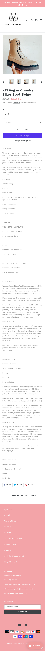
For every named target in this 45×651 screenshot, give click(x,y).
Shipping (16, 102)
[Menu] (41, 19)
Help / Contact (10, 562)
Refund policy (10, 544)
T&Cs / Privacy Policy (13, 538)
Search (7, 515)
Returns (7, 533)
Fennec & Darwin (18, 644)
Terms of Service (11, 521)
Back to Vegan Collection (24, 496)
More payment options (22, 141)
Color (5, 118)
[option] (11, 81)
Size (4, 110)
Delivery (7, 527)
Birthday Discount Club (14, 556)
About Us (8, 550)
